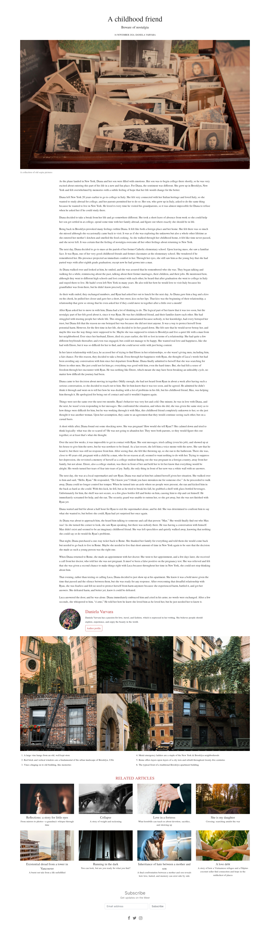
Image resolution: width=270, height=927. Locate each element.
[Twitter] (134, 918)
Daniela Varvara (145, 34)
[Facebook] (129, 918)
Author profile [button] (94, 628)
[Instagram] (141, 918)
